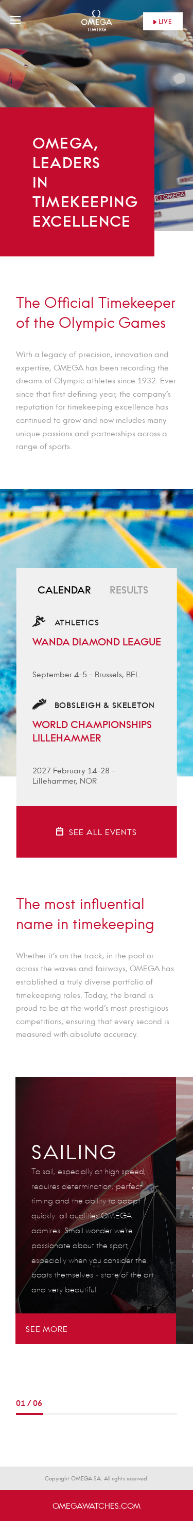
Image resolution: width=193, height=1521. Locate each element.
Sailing (74, 1152)
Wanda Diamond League (96, 641)
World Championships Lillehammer (92, 731)
